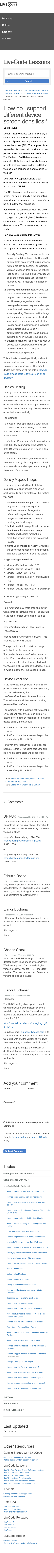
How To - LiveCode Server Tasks (16, 1472)
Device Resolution (15, 679)
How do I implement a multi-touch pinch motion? (26, 1236)
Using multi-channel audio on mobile (21, 1284)
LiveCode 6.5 (8, 1522)
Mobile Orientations (14, 1268)
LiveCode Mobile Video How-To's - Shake (23, 1231)
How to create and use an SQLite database (24, 1258)
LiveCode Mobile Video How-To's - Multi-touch (25, 1242)
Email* (31, 1088)
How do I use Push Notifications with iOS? (23, 1340)
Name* (7, 1088)
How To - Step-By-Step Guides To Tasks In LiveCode (23, 1470)
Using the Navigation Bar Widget (25, 784)
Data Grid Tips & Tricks (12, 1509)
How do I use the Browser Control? (20, 1303)
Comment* (9, 1102)
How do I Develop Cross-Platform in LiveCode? (25, 1191)
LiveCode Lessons (11, 90)
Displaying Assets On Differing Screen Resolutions (27, 1252)
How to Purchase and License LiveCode (19, 1483)
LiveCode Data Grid (11, 1506)
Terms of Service (39, 1137)
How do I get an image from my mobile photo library (27, 1263)
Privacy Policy (19, 1137)
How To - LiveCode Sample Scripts (17, 1478)
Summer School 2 (10, 1527)
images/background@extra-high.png (22, 840)
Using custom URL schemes (18, 1279)
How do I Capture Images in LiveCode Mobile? (25, 1218)
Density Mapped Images (20, 479)
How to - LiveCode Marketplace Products (19, 1480)
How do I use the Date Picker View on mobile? (25, 1321)
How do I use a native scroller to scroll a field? (25, 1372)
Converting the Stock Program (15, 1511)
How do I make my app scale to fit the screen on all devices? (25, 373)
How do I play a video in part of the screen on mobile (27, 1247)
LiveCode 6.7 (8, 1524)
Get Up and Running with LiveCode (17, 1457)
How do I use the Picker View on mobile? (23, 1367)
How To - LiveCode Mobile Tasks (27, 92)
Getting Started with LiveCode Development (20, 1459)
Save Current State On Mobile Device (21, 1327)
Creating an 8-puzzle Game (14, 1496)
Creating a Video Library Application (17, 1493)
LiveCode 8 (8, 1530)
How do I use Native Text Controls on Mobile (24, 1308)
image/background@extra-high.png (21, 858)
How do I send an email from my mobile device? (25, 1197)
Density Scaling (14, 387)
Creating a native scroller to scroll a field (22, 1298)
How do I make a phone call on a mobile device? (26, 1383)
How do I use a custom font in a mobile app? (24, 1388)
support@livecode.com (32, 1032)
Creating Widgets (10, 1540)
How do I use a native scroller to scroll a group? (25, 1377)
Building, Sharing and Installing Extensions (20, 1543)
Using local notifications (16, 1274)
